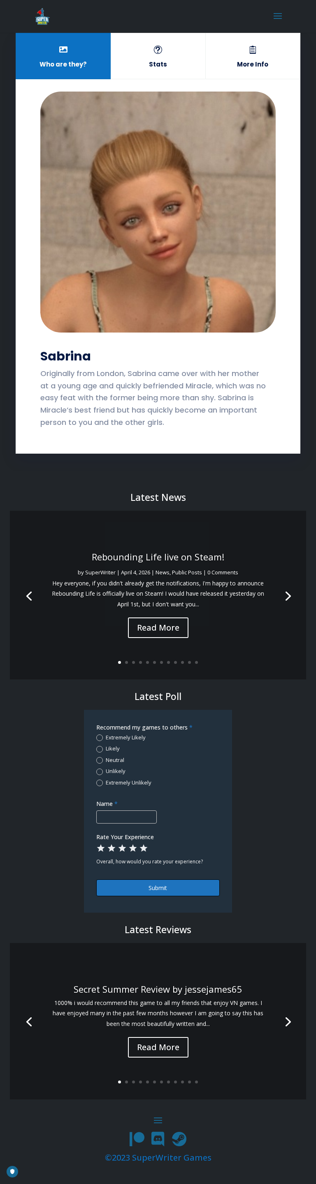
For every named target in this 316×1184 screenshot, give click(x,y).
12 (196, 662)
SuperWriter (100, 572)
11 (189, 662)
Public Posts (187, 572)
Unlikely (115, 771)
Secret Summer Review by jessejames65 (158, 989)
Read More (158, 627)
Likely (112, 748)
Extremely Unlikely (128, 782)
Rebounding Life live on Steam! (158, 557)
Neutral (114, 760)
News (163, 572)
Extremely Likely (125, 737)
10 (182, 662)
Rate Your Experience (125, 837)
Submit (158, 888)
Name (107, 804)
